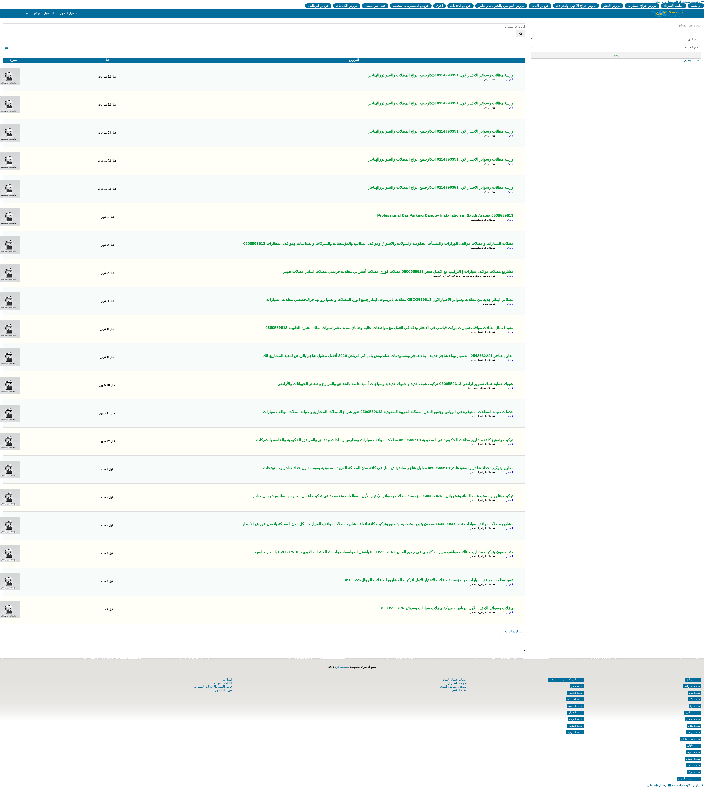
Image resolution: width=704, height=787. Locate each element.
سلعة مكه (694, 699)
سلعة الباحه (693, 732)
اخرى (439, 6)
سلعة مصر (577, 686)
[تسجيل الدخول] (680, 1)
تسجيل (671, 1)
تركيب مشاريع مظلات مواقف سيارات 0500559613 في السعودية (463, 276)
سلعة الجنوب (576, 725)
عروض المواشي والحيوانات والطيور (501, 6)
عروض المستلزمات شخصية (411, 6)
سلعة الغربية (576, 719)
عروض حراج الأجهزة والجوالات (576, 6)
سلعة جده (694, 692)
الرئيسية (696, 1)
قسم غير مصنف (375, 6)
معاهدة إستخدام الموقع (453, 686)
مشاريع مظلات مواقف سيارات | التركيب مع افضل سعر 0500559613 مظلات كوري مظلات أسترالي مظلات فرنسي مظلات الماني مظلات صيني (397, 271)
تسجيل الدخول (68, 13)
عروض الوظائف (318, 6)
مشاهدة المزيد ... (512, 631)
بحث (685, 1)
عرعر (509, 79)
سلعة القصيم (693, 719)
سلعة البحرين (575, 706)
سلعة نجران (693, 752)
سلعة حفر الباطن (690, 739)
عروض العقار (611, 6)
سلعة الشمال (575, 712)
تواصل (660, 1)
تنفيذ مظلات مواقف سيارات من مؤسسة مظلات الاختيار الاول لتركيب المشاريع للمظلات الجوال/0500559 (429, 580)
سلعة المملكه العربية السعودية (566, 679)
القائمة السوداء (673, 6)
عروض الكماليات (347, 6)
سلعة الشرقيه (692, 686)
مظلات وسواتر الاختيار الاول (480, 388)
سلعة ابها (695, 706)
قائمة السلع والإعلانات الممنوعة (213, 686)
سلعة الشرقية (575, 732)
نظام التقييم (459, 690)
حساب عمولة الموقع (454, 679)
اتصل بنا (227, 679)
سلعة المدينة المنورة (689, 778)
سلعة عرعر (694, 765)
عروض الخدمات (460, 6)
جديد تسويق (487, 304)
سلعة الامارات (575, 699)
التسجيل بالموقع (44, 13)
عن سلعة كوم (223, 690)
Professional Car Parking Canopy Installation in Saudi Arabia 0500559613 (445, 215)
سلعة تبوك (694, 772)
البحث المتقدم (692, 60)
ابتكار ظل (488, 79)
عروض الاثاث (540, 6)
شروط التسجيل (457, 683)
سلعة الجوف (693, 758)
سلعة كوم (341, 666)
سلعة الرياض (693, 679)
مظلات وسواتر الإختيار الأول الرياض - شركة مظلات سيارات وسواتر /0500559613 (447, 608)
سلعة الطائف (693, 712)
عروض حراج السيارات (642, 6)
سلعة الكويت (576, 692)
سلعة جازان (693, 745)
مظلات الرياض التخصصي (481, 220)
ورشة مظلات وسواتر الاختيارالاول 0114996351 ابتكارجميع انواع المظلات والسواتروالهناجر (440, 75)
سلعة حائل (694, 725)
